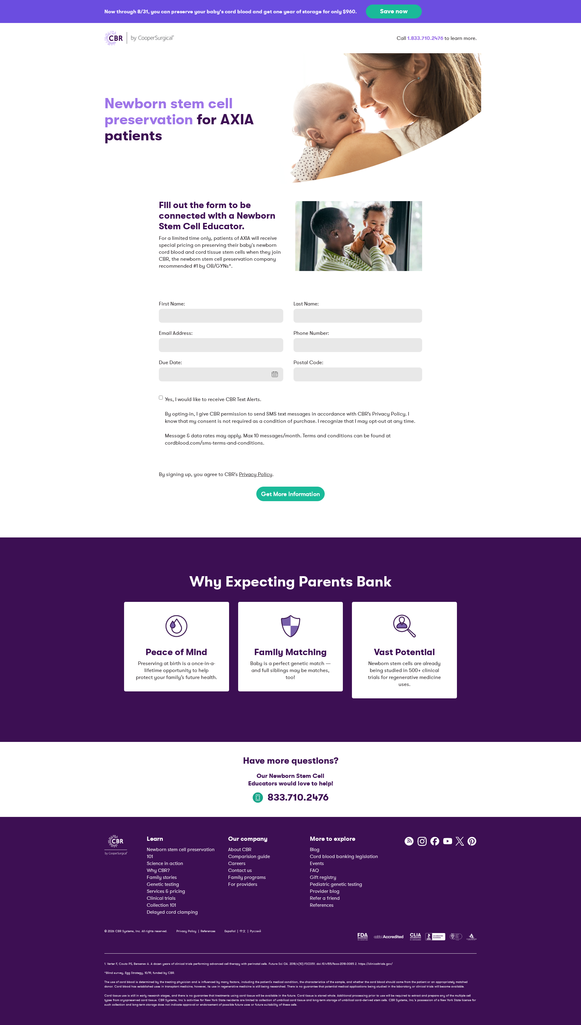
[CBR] (139, 38)
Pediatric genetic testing (336, 884)
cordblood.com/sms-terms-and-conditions (214, 442)
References (321, 905)
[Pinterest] (472, 841)
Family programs (247, 877)
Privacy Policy (255, 474)
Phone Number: (311, 333)
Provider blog (325, 891)
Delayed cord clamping (172, 912)
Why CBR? (158, 870)
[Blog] (409, 841)
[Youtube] (447, 841)
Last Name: (306, 303)
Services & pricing (166, 891)
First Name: (172, 303)
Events (317, 863)
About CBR (239, 849)
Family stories (162, 877)
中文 (243, 931)
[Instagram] (422, 841)
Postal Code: (308, 362)
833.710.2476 (298, 797)
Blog (315, 849)
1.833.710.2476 (425, 38)
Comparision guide (249, 856)
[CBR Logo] (115, 844)
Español (230, 931)
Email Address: (175, 333)
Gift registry (323, 877)
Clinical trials (161, 898)
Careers (236, 863)
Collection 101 (161, 905)
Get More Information (290, 494)
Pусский (255, 931)
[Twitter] (460, 841)
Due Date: (170, 362)
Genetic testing (163, 884)
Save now (394, 11)
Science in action (165, 863)
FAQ (314, 870)
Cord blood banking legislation (344, 856)
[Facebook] (434, 841)
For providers (242, 884)
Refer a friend (325, 898)
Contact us (240, 870)
